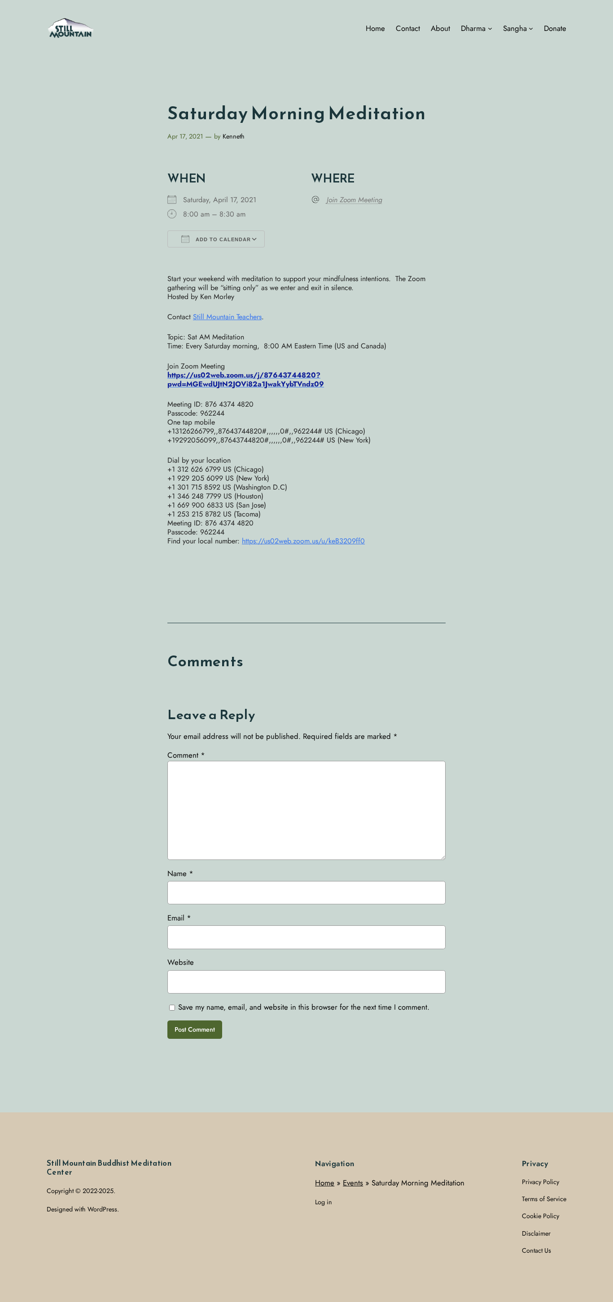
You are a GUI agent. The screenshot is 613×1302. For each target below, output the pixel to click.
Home (324, 1182)
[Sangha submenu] (531, 28)
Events (353, 1182)
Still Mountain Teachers (227, 317)
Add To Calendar (222, 239)
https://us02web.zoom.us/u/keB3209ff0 (303, 541)
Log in (323, 1202)
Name (180, 873)
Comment (186, 755)
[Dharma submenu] (490, 28)
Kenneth (234, 136)
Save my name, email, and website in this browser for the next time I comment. (303, 1007)
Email (179, 917)
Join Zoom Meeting (354, 200)
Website (180, 962)
